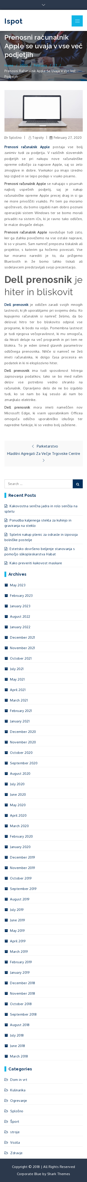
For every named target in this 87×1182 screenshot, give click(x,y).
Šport (14, 1121)
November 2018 (22, 993)
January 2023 (20, 606)
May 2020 (18, 805)
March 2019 (19, 951)
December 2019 (22, 857)
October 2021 (20, 658)
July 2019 (17, 910)
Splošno (15, 137)
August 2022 (20, 616)
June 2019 (17, 920)
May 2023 (17, 585)
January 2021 (19, 721)
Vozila (15, 1142)
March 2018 (19, 1056)
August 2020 (20, 773)
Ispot (13, 21)
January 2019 (20, 972)
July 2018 (17, 1035)
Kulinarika (17, 1090)
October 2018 (21, 1004)
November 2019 (22, 868)
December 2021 (22, 637)
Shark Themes (58, 1174)
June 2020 (18, 794)
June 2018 (17, 1046)
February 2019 (21, 962)
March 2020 (19, 826)
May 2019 (17, 930)
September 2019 (23, 889)
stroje (15, 1132)
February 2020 (21, 836)
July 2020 (17, 784)
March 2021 (19, 700)
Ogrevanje (18, 1100)
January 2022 (20, 627)
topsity (38, 137)
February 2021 (21, 711)
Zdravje (16, 1153)
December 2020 (23, 732)
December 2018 (22, 983)
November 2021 (22, 648)
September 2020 (23, 763)
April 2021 (17, 690)
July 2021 (17, 669)
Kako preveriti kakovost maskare (36, 563)
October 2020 (21, 753)
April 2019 (18, 941)
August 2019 (20, 899)
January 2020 (20, 847)
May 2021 (17, 679)
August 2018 (20, 1025)
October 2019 (21, 878)
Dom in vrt (18, 1080)
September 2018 (23, 1014)
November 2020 (23, 742)
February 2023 (21, 595)
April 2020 (18, 815)
